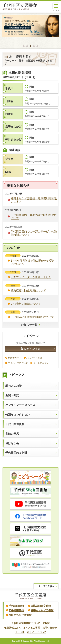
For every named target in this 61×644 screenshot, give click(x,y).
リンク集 (20, 632)
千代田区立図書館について (26, 623)
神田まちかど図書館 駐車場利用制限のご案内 (34, 200)
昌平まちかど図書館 (42, 610)
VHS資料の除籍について (26, 303)
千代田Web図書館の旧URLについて (32, 317)
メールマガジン (40, 363)
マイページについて (18, 363)
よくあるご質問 (31, 627)
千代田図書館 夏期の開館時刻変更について (34, 216)
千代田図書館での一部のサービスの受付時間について (34, 233)
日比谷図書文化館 (41, 605)
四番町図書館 (16, 610)
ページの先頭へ (46, 586)
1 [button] (24, 46)
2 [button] (27, 46)
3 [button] (30, 46)
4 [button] (34, 46)
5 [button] (37, 46)
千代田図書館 (16, 605)
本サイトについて (36, 632)
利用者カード (14, 357)
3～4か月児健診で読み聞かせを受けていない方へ (34, 262)
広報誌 (46, 623)
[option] (30, 26)
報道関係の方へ (12, 627)
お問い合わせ (50, 627)
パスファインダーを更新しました (31, 277)
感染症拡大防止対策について (28, 290)
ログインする (32, 348)
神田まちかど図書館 (20, 615)
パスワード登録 (34, 357)
